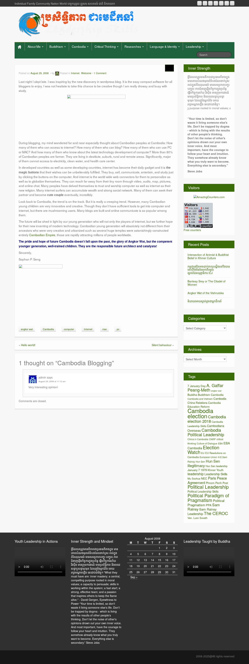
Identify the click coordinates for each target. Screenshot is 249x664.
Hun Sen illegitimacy (204, 463)
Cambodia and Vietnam (200, 398)
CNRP (212, 439)
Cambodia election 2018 (207, 419)
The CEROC (216, 513)
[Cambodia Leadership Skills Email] (205, 3)
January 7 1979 (197, 470)
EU (202, 453)
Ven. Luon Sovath (197, 518)
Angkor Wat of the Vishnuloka (206, 293)
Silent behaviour (162, 345)
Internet (75, 73)
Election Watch (203, 449)
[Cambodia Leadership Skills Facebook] (221, 3)
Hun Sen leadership (216, 466)
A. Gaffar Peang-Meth (205, 387)
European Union (208, 457)
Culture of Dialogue (207, 443)
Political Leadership (208, 486)
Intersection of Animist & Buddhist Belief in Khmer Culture (208, 256)
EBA (220, 443)
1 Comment (100, 73)
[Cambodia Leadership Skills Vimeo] (226, 3)
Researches (133, 46)
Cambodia (79, 46)
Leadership (194, 46)
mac (104, 329)
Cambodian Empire (42, 235)
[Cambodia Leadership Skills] (77, 23)
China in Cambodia (198, 439)
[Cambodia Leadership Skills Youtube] (210, 3)
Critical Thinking (106, 46)
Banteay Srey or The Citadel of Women (206, 282)
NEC (204, 478)
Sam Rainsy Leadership (202, 511)
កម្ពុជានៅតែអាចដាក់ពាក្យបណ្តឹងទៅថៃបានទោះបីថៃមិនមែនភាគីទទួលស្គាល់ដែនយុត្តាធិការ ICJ (209, 269)
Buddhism (56, 46)
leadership (196, 473)
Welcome (86, 73)
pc (118, 329)
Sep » (134, 577)
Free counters (192, 230)
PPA (208, 505)
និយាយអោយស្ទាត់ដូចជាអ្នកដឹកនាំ (205, 301)
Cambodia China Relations (207, 400)
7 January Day (197, 386)
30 (166, 572)
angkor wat (27, 329)
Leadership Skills (215, 474)
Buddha (192, 395)
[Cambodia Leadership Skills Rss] (199, 3)
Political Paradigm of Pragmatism (208, 497)
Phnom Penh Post (217, 483)
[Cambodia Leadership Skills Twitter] (232, 3)
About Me (34, 46)
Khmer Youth (216, 470)
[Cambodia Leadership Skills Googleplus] (216, 3)
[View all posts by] (57, 73)
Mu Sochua (194, 478)
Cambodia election (200, 413)
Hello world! (28, 345)
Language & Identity (164, 46)
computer (69, 329)
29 (159, 572)
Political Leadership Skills (203, 491)
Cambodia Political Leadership (206, 432)
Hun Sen (200, 461)
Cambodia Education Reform (204, 405)
